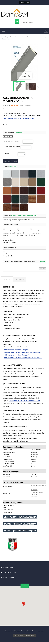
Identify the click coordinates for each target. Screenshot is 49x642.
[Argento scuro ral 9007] (7, 182)
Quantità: (6, 153)
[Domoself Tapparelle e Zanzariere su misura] (24, 13)
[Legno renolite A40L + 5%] (41, 199)
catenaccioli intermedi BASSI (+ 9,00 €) (9, 233)
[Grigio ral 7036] (24, 174)
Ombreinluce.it (39, 631)
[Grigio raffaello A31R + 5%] (24, 199)
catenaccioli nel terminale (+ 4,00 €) (9, 241)
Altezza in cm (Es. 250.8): (12, 146)
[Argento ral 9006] (41, 174)
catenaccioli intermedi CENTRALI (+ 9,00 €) (23, 233)
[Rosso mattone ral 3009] (7, 199)
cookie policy (30, 635)
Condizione (7, 125)
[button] (24, 604)
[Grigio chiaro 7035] (15, 174)
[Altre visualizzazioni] (9, 87)
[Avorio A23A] (24, 182)
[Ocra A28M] (7, 190)
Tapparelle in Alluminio (22, 37)
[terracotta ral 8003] (15, 190)
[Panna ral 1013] (15, 182)
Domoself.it (9, 631)
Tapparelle (8, 37)
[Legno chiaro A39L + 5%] (32, 199)
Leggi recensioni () (26, 105)
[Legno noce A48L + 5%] (24, 207)
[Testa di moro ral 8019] (32, 190)
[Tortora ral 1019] (32, 182)
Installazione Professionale (8, 255)
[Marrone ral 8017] (24, 190)
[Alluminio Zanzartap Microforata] (19, 86)
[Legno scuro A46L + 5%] (15, 207)
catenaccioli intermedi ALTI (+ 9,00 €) (36, 233)
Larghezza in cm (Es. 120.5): (12, 141)
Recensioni (20, 279)
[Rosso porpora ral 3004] (41, 190)
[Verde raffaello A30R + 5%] (15, 199)
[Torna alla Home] (1, 37)
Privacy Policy (19, 635)
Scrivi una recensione (9, 109)
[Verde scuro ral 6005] (41, 182)
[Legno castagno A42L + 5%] (7, 207)
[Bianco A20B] (7, 174)
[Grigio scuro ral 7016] (32, 174)
